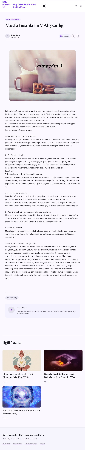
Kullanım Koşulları (31, 444)
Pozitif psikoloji (12, 19)
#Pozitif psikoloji (12, 298)
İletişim (42, 444)
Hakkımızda (6, 444)
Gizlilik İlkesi (17, 444)
